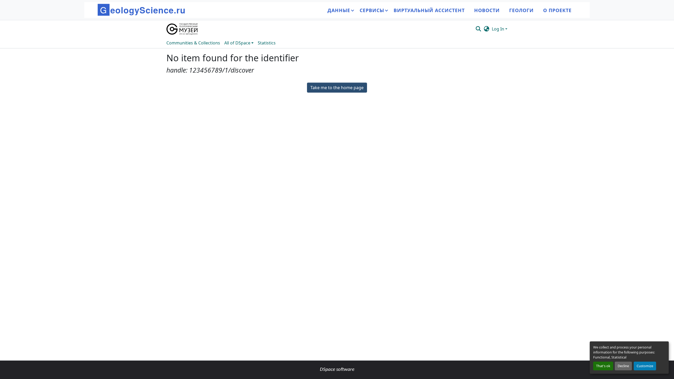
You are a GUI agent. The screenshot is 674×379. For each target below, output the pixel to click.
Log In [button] (498, 29)
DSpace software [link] (337, 369)
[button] (182, 29)
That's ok (603, 365)
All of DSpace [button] (237, 43)
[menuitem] (239, 43)
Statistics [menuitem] (267, 43)
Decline (623, 365)
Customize (645, 365)
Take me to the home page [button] (337, 87)
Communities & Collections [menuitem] (193, 43)
